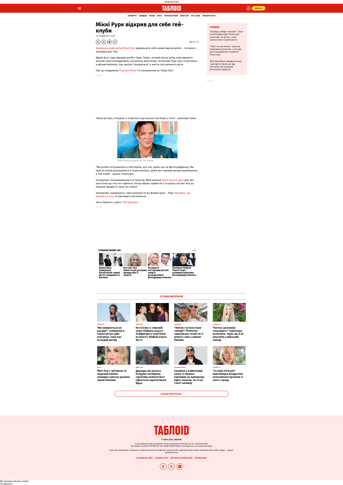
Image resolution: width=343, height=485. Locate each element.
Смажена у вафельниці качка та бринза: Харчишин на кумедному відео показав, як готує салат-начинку (189, 377)
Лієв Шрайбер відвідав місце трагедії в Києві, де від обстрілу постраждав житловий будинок (226, 65)
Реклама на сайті (144, 458)
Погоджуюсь (6, 483)
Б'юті (159, 16)
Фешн (152, 16)
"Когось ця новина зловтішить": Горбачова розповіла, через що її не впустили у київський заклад (228, 334)
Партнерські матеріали (181, 458)
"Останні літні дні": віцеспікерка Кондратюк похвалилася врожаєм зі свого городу (228, 375)
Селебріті (132, 16)
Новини (214, 27)
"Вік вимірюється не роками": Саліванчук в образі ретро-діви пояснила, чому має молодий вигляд (110, 334)
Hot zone (195, 16)
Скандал (143, 16)
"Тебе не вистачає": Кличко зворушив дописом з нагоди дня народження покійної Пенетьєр (225, 50)
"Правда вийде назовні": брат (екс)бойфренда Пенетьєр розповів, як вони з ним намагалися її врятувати (226, 35)
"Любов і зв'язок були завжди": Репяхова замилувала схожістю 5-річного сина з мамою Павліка (189, 334)
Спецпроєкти (208, 16)
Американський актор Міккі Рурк (115, 48)
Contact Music (128, 70)
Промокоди (201, 458)
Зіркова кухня (171, 16)
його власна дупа (173, 180)
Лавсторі (184, 16)
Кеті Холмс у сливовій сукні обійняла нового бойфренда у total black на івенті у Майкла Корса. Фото (151, 334)
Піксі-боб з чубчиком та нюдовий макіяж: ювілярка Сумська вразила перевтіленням (113, 375)
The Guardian (130, 202)
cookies (25, 481)
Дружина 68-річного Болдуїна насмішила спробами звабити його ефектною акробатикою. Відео (151, 377)
